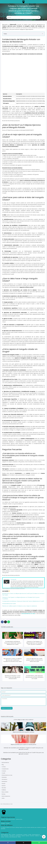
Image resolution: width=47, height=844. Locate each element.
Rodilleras (4, 789)
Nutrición (4, 785)
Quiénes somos (19, 819)
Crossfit (3, 773)
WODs (3, 798)
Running (3, 794)
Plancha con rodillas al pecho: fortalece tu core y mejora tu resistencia (19, 606)
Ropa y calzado (5, 792)
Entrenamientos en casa (7, 775)
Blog (3, 764)
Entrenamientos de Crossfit (9, 603)
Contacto (3, 819)
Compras (4, 771)
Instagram (3, 823)
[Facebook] (2, 622)
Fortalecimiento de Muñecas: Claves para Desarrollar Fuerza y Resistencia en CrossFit (23, 601)
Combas (4, 766)
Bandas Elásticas (5, 762)
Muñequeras (4, 781)
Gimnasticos (4, 779)
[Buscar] (38, 17)
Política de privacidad (10, 819)
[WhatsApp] (8, 622)
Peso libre (4, 787)
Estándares (4, 777)
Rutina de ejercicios (6, 796)
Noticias (3, 783)
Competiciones (5, 768)
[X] (5, 622)
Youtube (7, 823)
